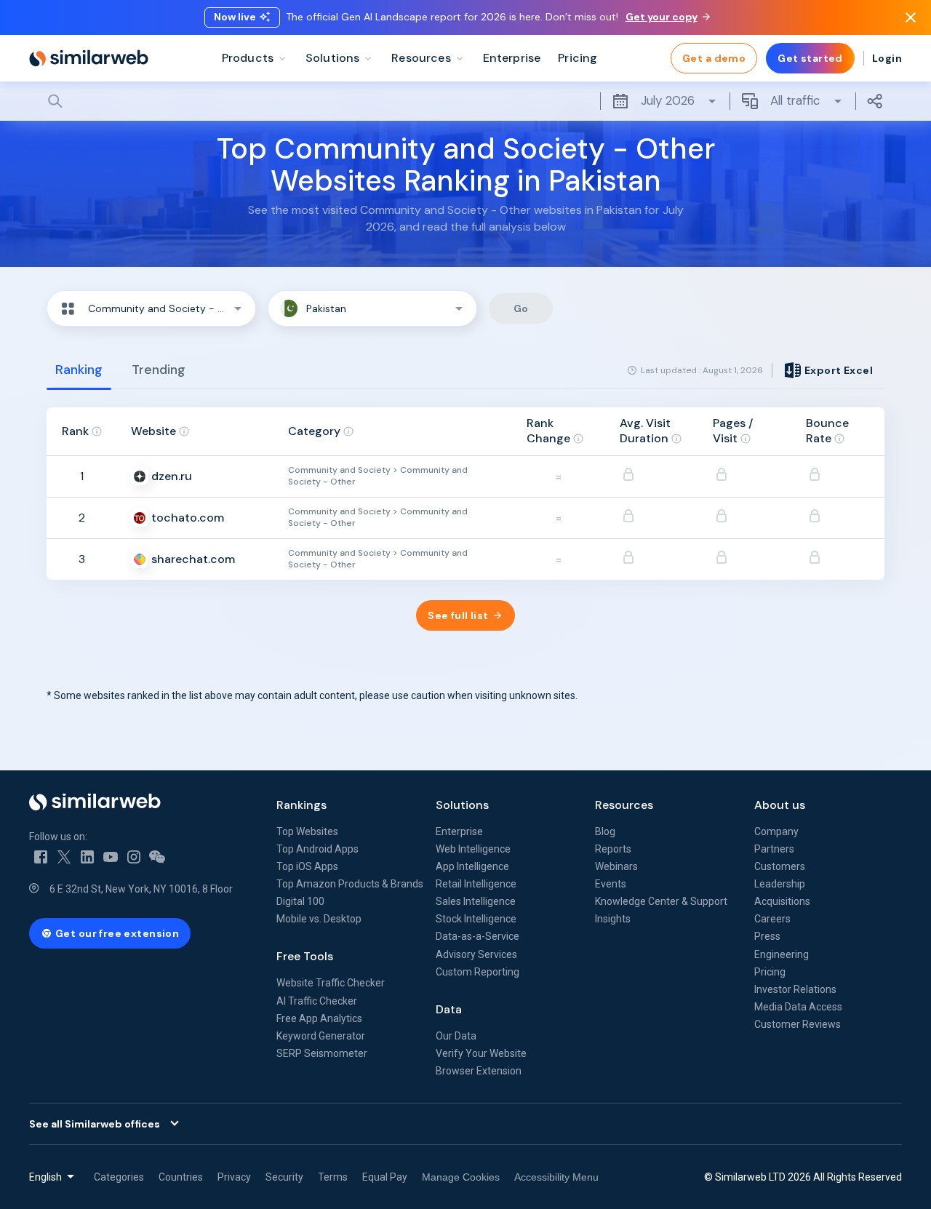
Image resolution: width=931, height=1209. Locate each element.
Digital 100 (300, 901)
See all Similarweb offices (94, 1123)
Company (776, 831)
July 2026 (668, 100)
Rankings (301, 805)
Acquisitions (782, 901)
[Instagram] (134, 857)
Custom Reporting (477, 972)
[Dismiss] (910, 17)
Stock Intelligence (476, 919)
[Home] (88, 58)
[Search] (465, 101)
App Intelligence (472, 866)
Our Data (456, 1036)
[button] (151, 308)
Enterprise (459, 831)
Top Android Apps (317, 849)
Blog (605, 831)
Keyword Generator (320, 1036)
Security (284, 1177)
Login (887, 58)
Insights (613, 919)
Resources (624, 805)
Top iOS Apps (307, 866)
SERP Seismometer (321, 1053)
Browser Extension (479, 1071)
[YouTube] (110, 857)
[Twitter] (64, 857)
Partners (774, 849)
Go (521, 308)
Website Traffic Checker (330, 983)
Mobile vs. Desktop (318, 919)
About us (779, 805)
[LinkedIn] (87, 857)
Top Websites (307, 831)
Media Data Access (798, 1007)
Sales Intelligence (476, 901)
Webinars (616, 866)
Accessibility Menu (556, 1177)
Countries (181, 1177)
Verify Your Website (481, 1053)
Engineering (781, 954)
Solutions (462, 805)
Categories (119, 1177)
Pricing (770, 972)
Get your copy (662, 16)
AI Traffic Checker (316, 1001)
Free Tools (304, 956)
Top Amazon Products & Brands (349, 884)
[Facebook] (40, 857)
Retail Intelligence (476, 884)
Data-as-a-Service (477, 936)
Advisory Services (476, 954)
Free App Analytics (319, 1018)
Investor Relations (795, 989)
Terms (333, 1177)
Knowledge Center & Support (661, 901)
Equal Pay (384, 1177)
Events (610, 884)
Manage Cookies (461, 1177)
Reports (613, 849)
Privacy (234, 1177)
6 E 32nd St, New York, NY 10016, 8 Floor (141, 889)
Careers (772, 919)
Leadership (779, 884)
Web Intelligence (473, 849)
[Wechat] (157, 857)
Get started (810, 58)
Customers (779, 866)
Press (767, 936)
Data (449, 1009)
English (45, 1177)
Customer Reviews (797, 1024)
